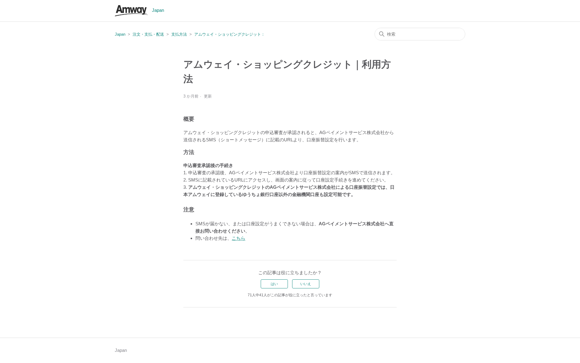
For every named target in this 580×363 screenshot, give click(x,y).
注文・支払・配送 (148, 34)
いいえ (305, 284)
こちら (238, 238)
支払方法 (179, 34)
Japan (120, 34)
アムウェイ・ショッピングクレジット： (229, 34)
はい (274, 284)
